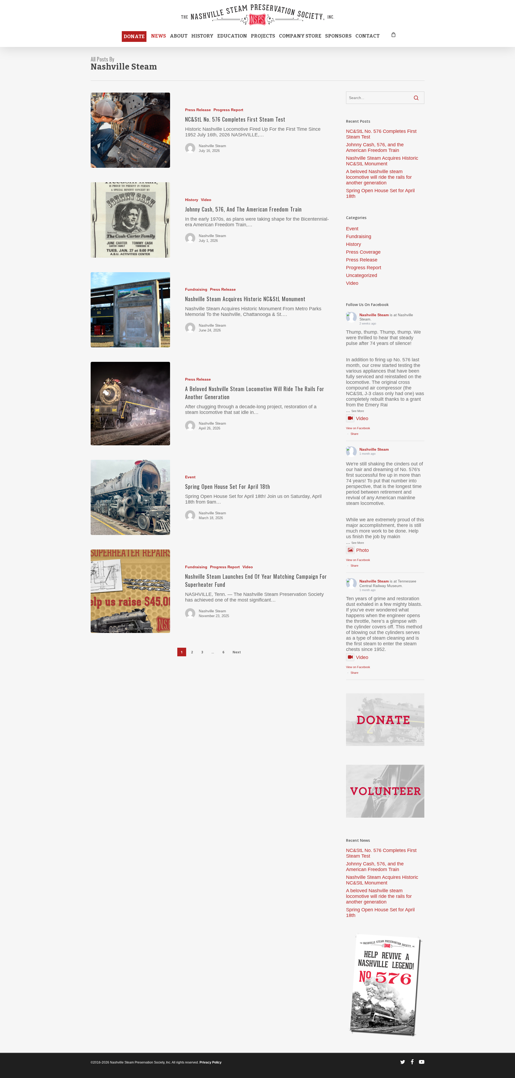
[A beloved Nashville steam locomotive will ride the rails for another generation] (130, 403)
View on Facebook (358, 428)
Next (237, 652)
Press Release (198, 110)
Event (190, 477)
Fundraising (196, 289)
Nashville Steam (212, 146)
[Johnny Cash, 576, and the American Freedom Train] (130, 220)
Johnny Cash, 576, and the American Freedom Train (375, 147)
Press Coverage (363, 252)
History (191, 200)
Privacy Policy (211, 1062)
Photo (362, 550)
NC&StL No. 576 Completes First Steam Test (381, 134)
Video (206, 200)
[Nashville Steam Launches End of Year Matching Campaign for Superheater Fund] (130, 591)
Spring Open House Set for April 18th (380, 193)
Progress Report (228, 110)
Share (354, 433)
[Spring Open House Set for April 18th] (130, 497)
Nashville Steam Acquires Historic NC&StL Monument (382, 160)
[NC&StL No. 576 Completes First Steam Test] (130, 130)
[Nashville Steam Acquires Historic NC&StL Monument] (130, 310)
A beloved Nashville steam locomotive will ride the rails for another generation (379, 177)
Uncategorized (361, 275)
